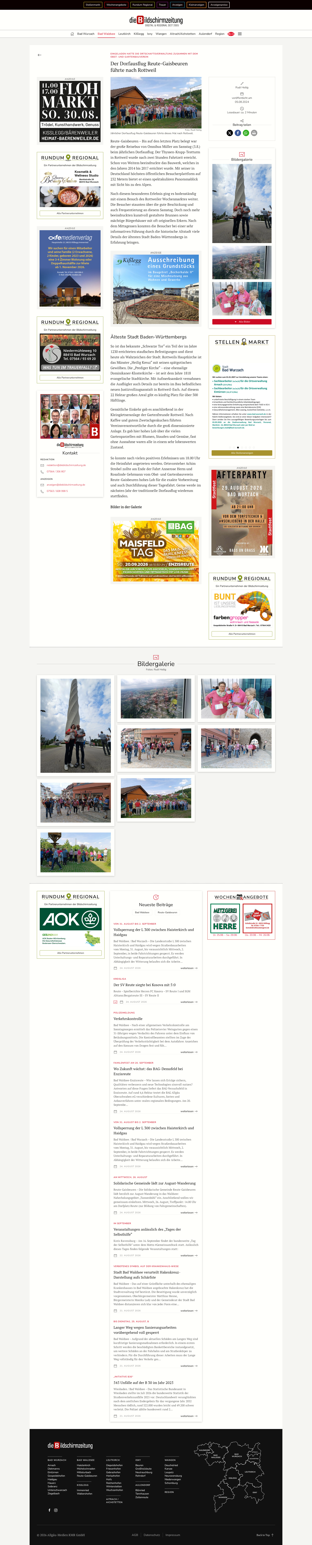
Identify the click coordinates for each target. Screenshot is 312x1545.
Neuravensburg (173, 1475)
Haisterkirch (83, 1465)
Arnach (52, 1465)
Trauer (162, 5)
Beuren (139, 1465)
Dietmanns (54, 1468)
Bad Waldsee (106, 34)
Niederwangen (173, 1479)
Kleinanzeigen (196, 5)
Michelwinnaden (86, 1468)
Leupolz (169, 1472)
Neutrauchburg (143, 1472)
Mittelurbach (84, 1472)
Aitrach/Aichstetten (183, 34)
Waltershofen (84, 1493)
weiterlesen (187, 968)
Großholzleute (143, 1468)
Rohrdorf (140, 1475)
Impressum (173, 1535)
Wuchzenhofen (114, 1490)
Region (219, 34)
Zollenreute (141, 1497)
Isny (149, 34)
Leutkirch (124, 34)
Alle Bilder (244, 321)
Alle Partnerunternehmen (70, 213)
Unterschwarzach (57, 1490)
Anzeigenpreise (219, 5)
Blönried (140, 1490)
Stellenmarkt (93, 5)
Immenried (83, 1490)
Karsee (168, 1468)
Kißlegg (139, 34)
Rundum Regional (143, 5)
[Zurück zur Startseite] (156, 21)
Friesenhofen (113, 1468)
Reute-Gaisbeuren (167, 912)
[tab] (230, 447)
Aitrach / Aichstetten (114, 1501)
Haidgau (52, 1479)
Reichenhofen (113, 1483)
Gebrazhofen (113, 1472)
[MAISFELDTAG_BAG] (156, 551)
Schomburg (171, 1483)
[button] (231, 33)
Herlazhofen (113, 1475)
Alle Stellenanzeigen (242, 453)
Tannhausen (142, 1493)
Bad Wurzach (85, 34)
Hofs (109, 1479)
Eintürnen (53, 1472)
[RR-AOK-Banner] (71, 927)
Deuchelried (171, 1465)
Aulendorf (205, 34)
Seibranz (52, 1486)
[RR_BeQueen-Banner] (70, 188)
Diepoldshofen (114, 1465)
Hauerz (52, 1483)
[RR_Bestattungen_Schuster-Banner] (70, 352)
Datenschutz (152, 1535)
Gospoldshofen (56, 1475)
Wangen (161, 34)
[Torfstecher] (241, 512)
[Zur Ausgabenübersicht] (39, 54)
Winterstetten (114, 1486)
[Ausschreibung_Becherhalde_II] (156, 289)
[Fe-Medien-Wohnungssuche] (70, 268)
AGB (135, 1535)
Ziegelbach (54, 1493)
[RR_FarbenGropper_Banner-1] (242, 608)
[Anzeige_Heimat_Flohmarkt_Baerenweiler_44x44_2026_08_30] (70, 111)
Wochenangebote (116, 5)
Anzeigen (177, 5)
